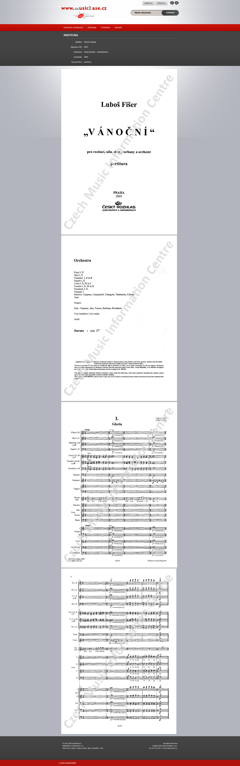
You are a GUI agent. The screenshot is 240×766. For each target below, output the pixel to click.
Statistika (95, 748)
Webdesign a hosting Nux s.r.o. (73, 746)
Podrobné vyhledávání (73, 28)
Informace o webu (68, 748)
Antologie (92, 28)
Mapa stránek (81, 748)
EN (177, 3)
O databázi (105, 28)
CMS (101, 748)
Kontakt (118, 28)
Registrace (148, 3)
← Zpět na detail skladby (67, 763)
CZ (172, 3)
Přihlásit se (161, 3)
